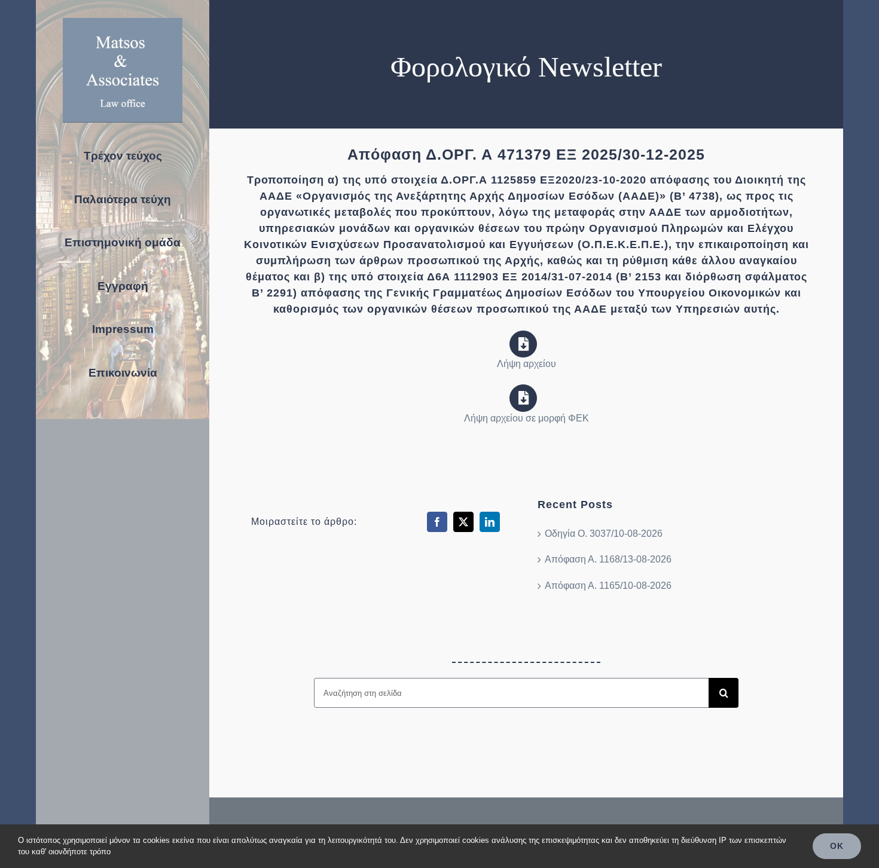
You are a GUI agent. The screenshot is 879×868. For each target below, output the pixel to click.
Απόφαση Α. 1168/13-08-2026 (608, 559)
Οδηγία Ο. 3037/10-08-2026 (604, 533)
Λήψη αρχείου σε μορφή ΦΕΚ (526, 418)
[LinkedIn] (490, 522)
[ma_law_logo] (122, 22)
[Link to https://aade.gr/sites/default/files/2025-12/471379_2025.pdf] (523, 344)
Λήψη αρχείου (526, 364)
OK (837, 846)
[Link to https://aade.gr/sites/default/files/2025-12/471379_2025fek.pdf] (523, 398)
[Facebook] (437, 522)
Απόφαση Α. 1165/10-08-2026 (608, 585)
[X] (463, 522)
